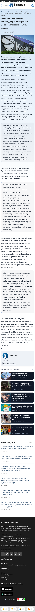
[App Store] (17, 589)
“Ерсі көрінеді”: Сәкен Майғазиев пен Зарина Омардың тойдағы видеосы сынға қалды (16, 457)
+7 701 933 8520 (5, 570)
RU (31, 1)
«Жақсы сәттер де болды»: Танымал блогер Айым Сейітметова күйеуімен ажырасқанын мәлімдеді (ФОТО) (16, 504)
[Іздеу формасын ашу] (32, 5)
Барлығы (31, 442)
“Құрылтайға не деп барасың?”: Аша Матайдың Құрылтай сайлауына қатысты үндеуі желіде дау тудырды (15, 468)
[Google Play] (17, 594)
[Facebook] (3, 554)
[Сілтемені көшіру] (12, 32)
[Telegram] (16, 554)
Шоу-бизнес (11, 12)
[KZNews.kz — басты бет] (17, 5)
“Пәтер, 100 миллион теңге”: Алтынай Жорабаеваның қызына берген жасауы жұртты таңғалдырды (15, 480)
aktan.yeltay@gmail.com (7, 575)
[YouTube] (11, 554)
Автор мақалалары (9, 363)
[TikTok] (20, 554)
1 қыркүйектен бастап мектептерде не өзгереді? (14, 1)
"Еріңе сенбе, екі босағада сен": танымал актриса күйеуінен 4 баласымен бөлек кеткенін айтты (15, 492)
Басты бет (3, 12)
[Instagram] (7, 554)
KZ (33, 1)
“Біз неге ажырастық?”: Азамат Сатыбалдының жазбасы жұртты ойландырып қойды (17, 447)
